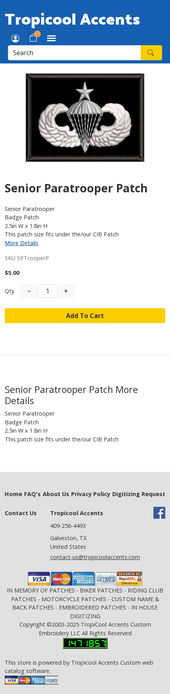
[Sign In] (15, 37)
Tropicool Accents (72, 18)
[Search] (151, 52)
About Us (56, 494)
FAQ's (32, 494)
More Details (21, 243)
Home (13, 494)
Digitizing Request (138, 494)
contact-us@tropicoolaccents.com (95, 557)
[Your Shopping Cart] (33, 38)
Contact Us (21, 513)
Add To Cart (85, 315)
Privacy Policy (90, 494)
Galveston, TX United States (68, 542)
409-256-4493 (68, 525)
